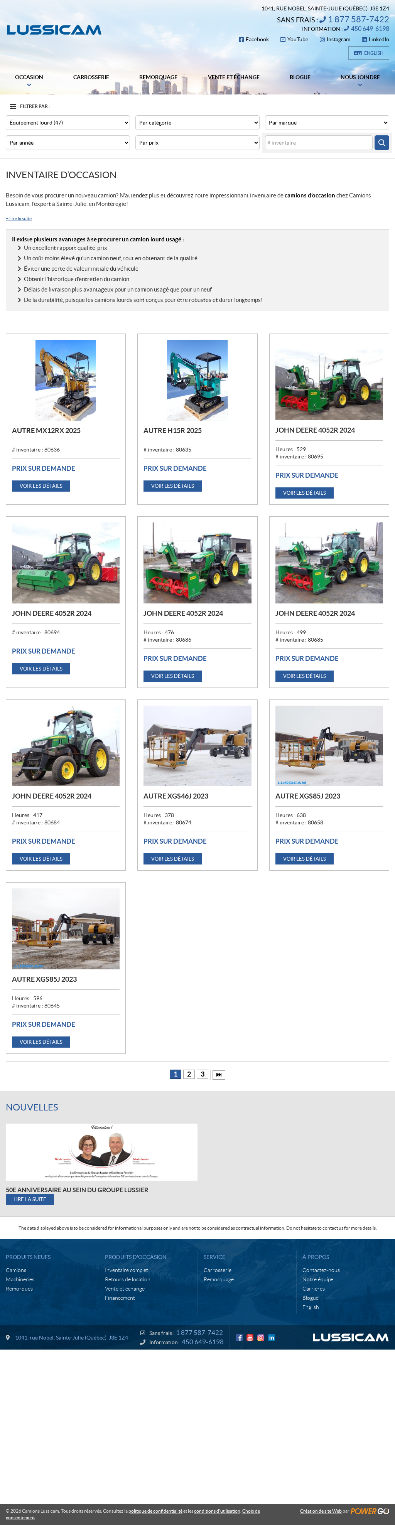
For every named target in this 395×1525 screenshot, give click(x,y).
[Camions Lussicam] (54, 30)
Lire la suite (19, 218)
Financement (120, 1298)
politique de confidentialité (155, 1510)
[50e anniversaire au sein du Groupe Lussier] (102, 1152)
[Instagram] (260, 1337)
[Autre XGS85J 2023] (329, 746)
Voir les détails (41, 486)
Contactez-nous (321, 1270)
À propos (315, 1257)
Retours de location (127, 1279)
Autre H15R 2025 (172, 430)
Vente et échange (125, 1289)
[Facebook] (239, 1337)
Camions (16, 1270)
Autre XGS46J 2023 (175, 796)
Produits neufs (28, 1257)
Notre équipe (317, 1279)
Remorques (19, 1289)
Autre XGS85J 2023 (307, 796)
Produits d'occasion (136, 1257)
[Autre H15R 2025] (197, 380)
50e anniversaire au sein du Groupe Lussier (77, 1189)
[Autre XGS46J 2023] (197, 746)
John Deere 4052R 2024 (315, 430)
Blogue (310, 1298)
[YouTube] (249, 1337)
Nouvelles (32, 1107)
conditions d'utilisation (217, 1510)
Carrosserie (217, 1270)
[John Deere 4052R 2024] (329, 380)
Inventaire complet (126, 1270)
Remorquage (219, 1279)
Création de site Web (321, 1510)
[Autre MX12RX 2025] (66, 380)
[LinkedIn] (271, 1337)
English (373, 53)
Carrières (313, 1289)
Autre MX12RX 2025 (46, 430)
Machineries (20, 1279)
